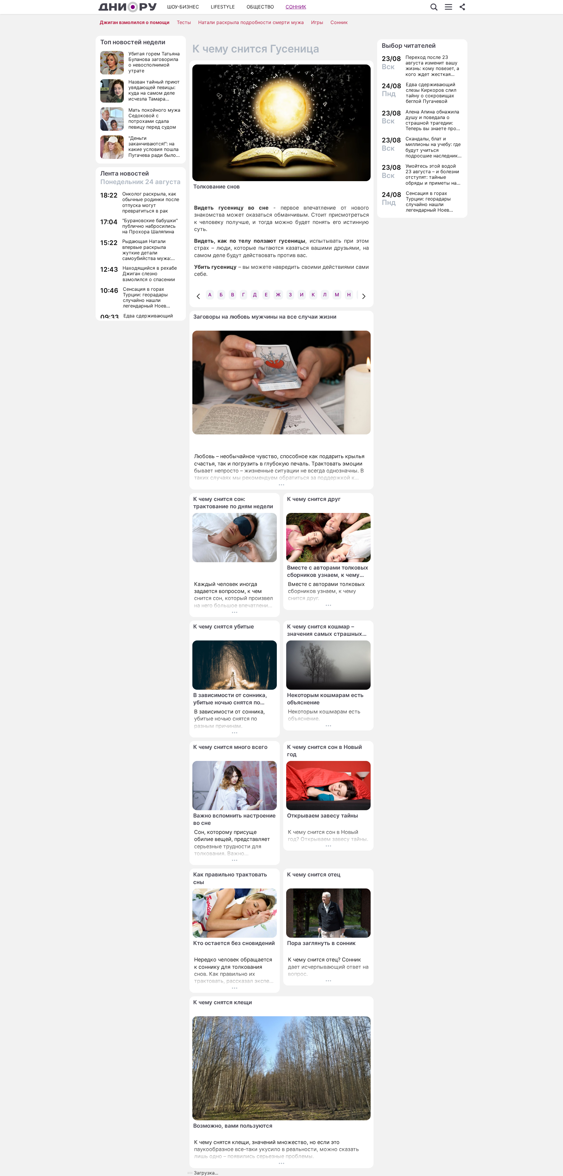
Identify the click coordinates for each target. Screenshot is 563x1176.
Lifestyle (223, 7)
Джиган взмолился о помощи (134, 22)
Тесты (184, 22)
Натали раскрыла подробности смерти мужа (251, 22)
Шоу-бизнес (183, 7)
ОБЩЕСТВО (260, 7)
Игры (317, 22)
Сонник (296, 7)
